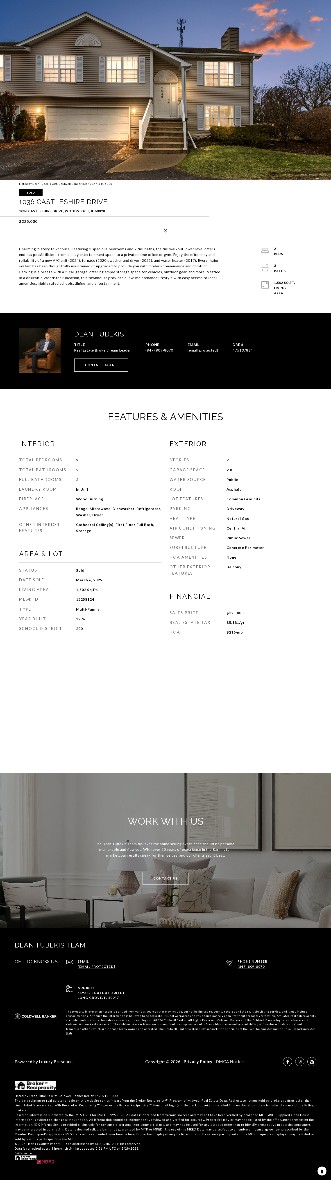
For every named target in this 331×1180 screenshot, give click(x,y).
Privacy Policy (198, 1061)
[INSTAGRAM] (299, 1061)
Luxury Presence (56, 1061)
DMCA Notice (230, 1061)
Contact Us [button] (165, 878)
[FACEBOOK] (287, 1061)
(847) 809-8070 (159, 350)
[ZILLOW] (311, 1061)
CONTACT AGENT (101, 365)
